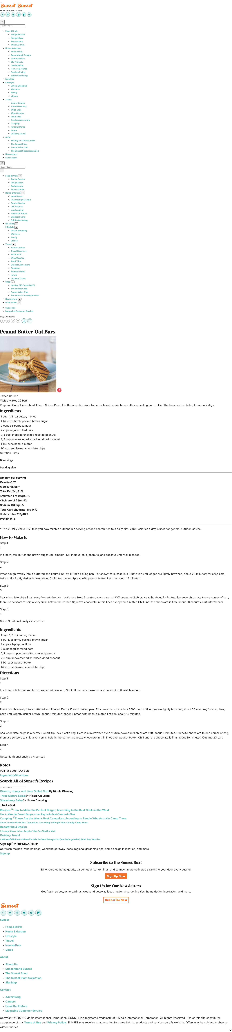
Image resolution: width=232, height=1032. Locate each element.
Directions (21, 775)
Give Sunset (11, 157)
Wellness (15, 89)
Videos (14, 96)
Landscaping (17, 65)
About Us (11, 964)
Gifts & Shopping (19, 86)
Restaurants (17, 41)
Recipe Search (18, 34)
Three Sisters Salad (12, 795)
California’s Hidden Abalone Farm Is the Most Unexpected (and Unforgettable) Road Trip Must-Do (50, 839)
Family (14, 92)
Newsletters (11, 154)
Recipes (5, 810)
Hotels (14, 130)
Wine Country (17, 113)
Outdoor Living (18, 72)
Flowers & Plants (19, 68)
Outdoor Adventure (20, 120)
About (4, 957)
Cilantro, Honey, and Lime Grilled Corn (24, 791)
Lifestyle (9, 82)
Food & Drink (11, 31)
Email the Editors (16, 1006)
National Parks (18, 127)
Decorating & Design (21, 55)
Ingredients (7, 775)
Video (9, 949)
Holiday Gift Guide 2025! (23, 140)
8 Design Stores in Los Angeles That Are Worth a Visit (27, 831)
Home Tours (16, 51)
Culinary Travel (18, 133)
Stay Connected (7, 316)
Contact (5, 989)
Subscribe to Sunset (18, 968)
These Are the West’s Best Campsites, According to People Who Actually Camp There (44, 822)
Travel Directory (19, 106)
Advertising (13, 997)
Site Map (11, 982)
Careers (10, 1001)
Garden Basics (18, 58)
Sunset (4, 919)
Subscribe (10, 308)
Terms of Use (32, 1022)
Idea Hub (9, 79)
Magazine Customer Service (19, 311)
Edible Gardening (19, 75)
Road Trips (16, 116)
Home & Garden (13, 48)
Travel (8, 99)
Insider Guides (18, 103)
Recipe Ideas (17, 38)
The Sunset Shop (19, 144)
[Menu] (1, 2)
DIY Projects (17, 62)
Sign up (5, 853)
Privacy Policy (56, 1022)
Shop (7, 137)
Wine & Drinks (17, 44)
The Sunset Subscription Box (25, 151)
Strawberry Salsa (11, 800)
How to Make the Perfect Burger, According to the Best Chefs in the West (37, 814)
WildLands (16, 110)
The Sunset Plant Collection (23, 978)
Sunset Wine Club (19, 147)
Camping (15, 123)
